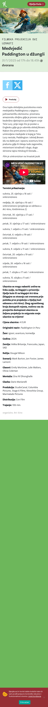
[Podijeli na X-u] (17, 85)
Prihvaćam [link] (24, 702)
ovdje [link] (11, 289)
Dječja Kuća (35, 4)
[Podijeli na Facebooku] (8, 85)
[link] (5, 4)
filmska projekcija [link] (16, 39)
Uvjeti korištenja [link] (34, 696)
